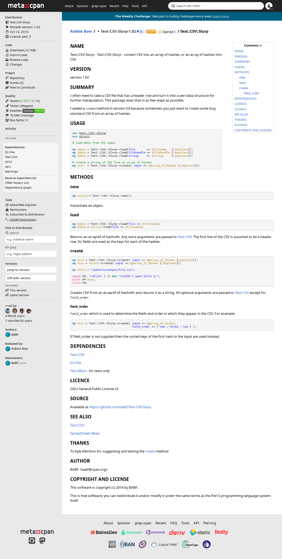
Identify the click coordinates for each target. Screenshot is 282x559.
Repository (17, 78)
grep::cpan (99, 6)
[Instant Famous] (143, 544)
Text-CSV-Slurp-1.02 (118, 31)
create (243, 88)
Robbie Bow (19, 349)
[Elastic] (200, 532)
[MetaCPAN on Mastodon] (46, 545)
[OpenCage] (190, 544)
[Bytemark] (131, 532)
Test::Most (78, 370)
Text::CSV (11, 157)
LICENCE (240, 104)
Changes (16, 64)
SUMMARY (242, 61)
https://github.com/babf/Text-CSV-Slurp (120, 407)
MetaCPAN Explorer (23, 205)
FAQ (125, 6)
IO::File (10, 152)
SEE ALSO (241, 114)
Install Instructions (23, 219)
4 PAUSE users (15, 316)
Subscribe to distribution (27, 214)
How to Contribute (22, 87)
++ (151, 32)
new (242, 77)
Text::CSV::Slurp (92, 133)
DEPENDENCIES (246, 98)
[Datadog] (155, 532)
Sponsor (82, 6)
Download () (23, 50)
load (242, 82)
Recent (114, 6)
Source (14, 55)
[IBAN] (127, 544)
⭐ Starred (167, 32)
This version (18, 290)
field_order (251, 93)
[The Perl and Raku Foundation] (207, 544)
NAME (239, 51)
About (69, 6)
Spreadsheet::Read (85, 433)
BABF (14, 334)
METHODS (242, 72)
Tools (135, 6)
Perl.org (209, 523)
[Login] (269, 6)
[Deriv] (177, 532)
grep (13, 247)
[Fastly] (221, 532)
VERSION (241, 56)
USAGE (239, 67)
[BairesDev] (103, 532)
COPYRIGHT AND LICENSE (253, 130)
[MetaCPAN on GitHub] (32, 545)
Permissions (18, 210)
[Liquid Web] (164, 544)
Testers (15, 101)
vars (8, 167)
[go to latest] (138, 31)
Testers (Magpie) (21, 106)
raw (23, 55)
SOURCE (240, 109)
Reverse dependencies (20, 178)
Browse (15, 60)
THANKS (240, 119)
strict (8, 162)
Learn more (220, 16)
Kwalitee (16, 111)
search (14, 233)
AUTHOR (241, 125)
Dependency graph (18, 187)
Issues (14, 83)
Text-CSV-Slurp (20, 22)
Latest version (19, 295)
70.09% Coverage (22, 115)
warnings (11, 171)
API (144, 6)
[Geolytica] (112, 544)
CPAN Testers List (17, 183)
